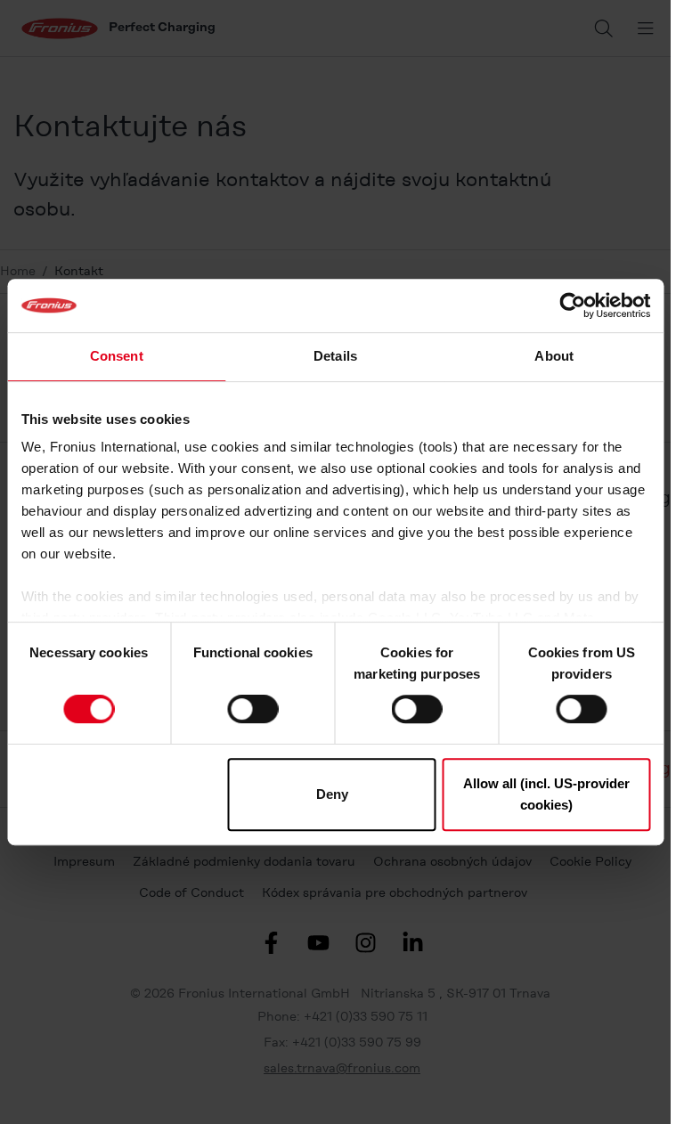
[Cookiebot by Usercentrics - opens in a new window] (572, 305)
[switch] (252, 709)
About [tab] (554, 355)
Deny (332, 794)
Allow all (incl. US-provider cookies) (546, 794)
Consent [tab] (116, 355)
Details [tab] (335, 355)
